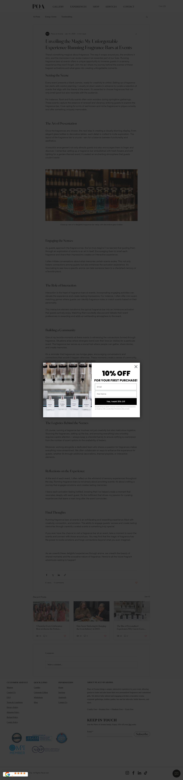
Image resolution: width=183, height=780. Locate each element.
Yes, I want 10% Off (116, 401)
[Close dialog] (136, 367)
